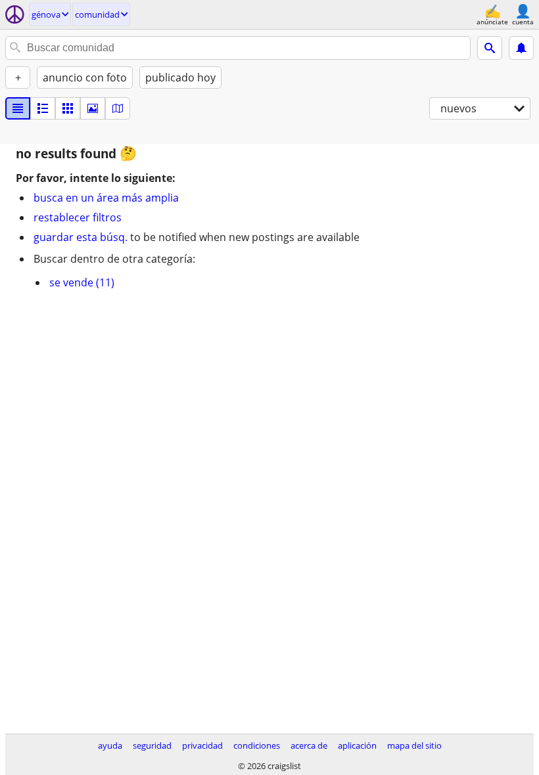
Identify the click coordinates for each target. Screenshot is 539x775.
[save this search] (521, 48)
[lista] (17, 108)
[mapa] (117, 108)
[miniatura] (42, 108)
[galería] (92, 108)
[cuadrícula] (67, 108)
